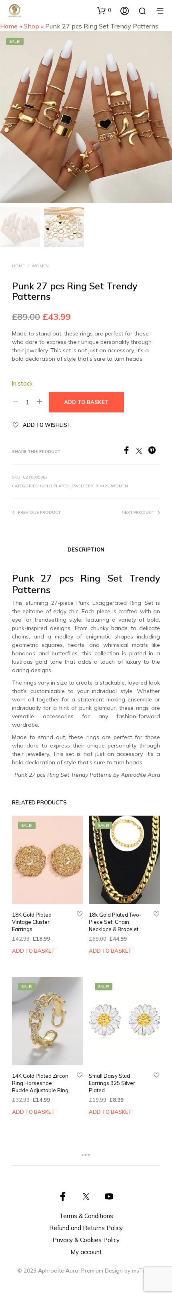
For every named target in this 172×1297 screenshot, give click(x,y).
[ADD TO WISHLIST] (79, 914)
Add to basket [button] (33, 950)
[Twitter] (142, 452)
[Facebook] (129, 452)
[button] (104, 10)
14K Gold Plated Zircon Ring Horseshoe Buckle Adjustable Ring (40, 1083)
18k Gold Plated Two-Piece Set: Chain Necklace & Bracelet (115, 921)
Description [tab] (86, 549)
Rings (102, 486)
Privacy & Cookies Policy (86, 1240)
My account (86, 1252)
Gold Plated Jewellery (66, 486)
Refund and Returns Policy (86, 1228)
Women (40, 266)
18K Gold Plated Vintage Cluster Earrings (32, 921)
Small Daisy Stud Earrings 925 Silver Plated (112, 1083)
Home (9, 26)
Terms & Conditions (86, 1216)
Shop (31, 26)
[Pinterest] (154, 452)
